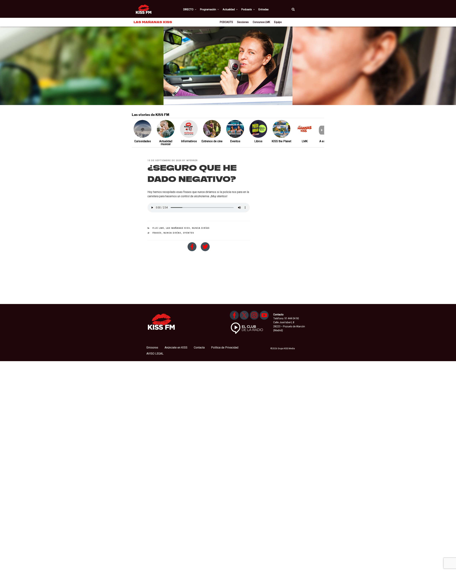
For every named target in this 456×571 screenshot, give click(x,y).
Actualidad (229, 9)
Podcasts (246, 9)
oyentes (188, 233)
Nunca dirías (201, 228)
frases (157, 233)
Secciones (243, 22)
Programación (208, 9)
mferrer (192, 160)
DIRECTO (188, 9)
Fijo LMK (158, 228)
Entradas (263, 9)
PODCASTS (226, 22)
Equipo (278, 22)
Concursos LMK (261, 22)
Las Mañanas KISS (178, 228)
